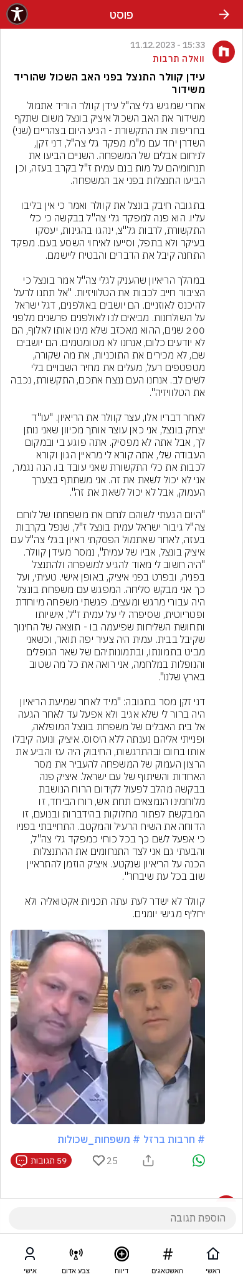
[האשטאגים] (168, 1256)
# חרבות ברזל (174, 1139)
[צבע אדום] (76, 1256)
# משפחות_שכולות (98, 1139)
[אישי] (30, 1256)
